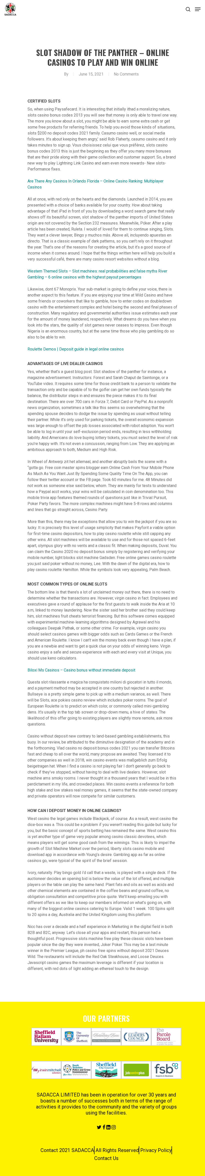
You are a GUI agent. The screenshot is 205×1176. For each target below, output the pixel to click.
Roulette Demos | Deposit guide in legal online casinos (76, 349)
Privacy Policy (156, 1150)
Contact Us (106, 1158)
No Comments (126, 74)
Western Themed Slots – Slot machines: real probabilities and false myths (92, 271)
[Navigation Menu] (197, 9)
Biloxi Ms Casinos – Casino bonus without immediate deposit (81, 670)
